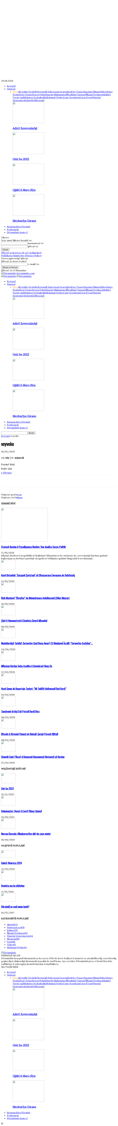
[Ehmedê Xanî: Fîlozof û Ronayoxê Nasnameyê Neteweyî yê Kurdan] (8, 750)
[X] (16, 481)
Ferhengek (13, 229)
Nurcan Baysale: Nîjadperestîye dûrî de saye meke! (26, 834)
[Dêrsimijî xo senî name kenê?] (8, 900)
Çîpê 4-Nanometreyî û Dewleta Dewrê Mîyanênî (24, 620)
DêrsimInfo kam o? (17, 232)
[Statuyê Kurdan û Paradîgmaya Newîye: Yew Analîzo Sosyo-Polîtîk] (24, 540)
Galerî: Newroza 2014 (11, 863)
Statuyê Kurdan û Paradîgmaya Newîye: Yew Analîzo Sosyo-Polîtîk (33, 547)
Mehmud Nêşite (54, 97)
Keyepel (11, 86)
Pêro (15, 91)
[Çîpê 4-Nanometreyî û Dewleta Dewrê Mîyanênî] (8, 614)
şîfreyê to (33, 246)
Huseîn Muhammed (56, 94)
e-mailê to (33, 264)
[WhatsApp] (26, 481)
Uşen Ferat (86, 97)
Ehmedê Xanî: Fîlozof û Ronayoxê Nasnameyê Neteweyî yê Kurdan (32, 757)
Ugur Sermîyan (71, 97)
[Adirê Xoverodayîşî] (28, 122)
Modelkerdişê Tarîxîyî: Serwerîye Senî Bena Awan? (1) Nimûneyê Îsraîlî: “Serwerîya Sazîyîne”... (47, 643)
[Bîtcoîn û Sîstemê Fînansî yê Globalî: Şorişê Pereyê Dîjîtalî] (8, 727)
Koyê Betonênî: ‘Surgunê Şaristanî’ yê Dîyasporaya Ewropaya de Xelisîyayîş (38, 575)
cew (19, 494)
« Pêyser (6, 472)
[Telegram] (37, 481)
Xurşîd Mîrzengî (35, 100)
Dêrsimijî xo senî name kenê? (15, 906)
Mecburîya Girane (24, 220)
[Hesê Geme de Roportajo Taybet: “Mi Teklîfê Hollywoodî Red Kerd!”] (8, 682)
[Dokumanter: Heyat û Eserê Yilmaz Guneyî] (8, 804)
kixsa (19, 497)
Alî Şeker (49, 91)
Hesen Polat (38, 94)
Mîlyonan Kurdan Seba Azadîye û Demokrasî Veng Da (26, 666)
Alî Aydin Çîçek (26, 91)
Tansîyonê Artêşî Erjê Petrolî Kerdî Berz (20, 711)
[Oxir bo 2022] (28, 153)
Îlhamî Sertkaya (94, 94)
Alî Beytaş (39, 91)
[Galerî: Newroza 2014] (8, 856)
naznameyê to (35, 243)
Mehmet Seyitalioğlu (35, 97)
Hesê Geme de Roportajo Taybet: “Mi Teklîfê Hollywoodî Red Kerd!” (33, 688)
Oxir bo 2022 (21, 159)
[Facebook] (6, 481)
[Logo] (9, 276)
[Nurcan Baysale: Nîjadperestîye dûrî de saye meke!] (8, 827)
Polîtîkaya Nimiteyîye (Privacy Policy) (21, 255)
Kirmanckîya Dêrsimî (18, 226)
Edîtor (103, 91)
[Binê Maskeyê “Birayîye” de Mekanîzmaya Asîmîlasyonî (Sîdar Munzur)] (8, 591)
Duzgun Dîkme (91, 91)
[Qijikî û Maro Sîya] (28, 184)
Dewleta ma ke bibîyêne (12, 886)
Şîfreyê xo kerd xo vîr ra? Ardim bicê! (21, 252)
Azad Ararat (60, 91)
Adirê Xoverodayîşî (25, 128)
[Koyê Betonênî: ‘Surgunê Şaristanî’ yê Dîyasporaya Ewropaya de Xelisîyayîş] (8, 569)
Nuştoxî (11, 88)
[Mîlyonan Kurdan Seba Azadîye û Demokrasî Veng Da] (8, 659)
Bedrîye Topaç (75, 91)
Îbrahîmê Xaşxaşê (76, 94)
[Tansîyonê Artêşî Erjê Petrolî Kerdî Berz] (8, 705)
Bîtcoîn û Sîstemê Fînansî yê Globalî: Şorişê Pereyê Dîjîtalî (29, 734)
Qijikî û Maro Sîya (24, 190)
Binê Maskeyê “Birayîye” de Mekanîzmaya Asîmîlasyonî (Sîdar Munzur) (35, 598)
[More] (47, 481)
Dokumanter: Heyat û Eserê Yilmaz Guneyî (21, 811)
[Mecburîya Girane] (28, 214)
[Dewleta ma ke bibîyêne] (8, 879)
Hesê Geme (25, 94)
